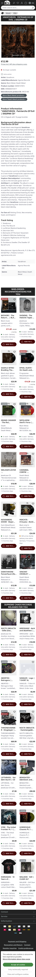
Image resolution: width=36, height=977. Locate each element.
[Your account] (22, 3)
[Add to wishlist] (14, 299)
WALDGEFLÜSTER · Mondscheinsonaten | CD (8, 471)
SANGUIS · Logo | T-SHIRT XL (27, 679)
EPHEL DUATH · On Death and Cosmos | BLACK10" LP (26, 369)
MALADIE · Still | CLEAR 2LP (27, 878)
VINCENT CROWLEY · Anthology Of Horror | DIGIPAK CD (27, 573)
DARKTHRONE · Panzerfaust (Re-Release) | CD (8, 573)
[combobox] (15, 8)
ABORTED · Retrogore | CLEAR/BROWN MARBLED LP (7, 679)
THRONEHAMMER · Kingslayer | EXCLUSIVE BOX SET (8, 729)
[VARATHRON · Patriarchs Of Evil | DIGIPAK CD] (18, 41)
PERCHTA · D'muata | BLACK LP (27, 521)
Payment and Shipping (17, 941)
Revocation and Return (13, 945)
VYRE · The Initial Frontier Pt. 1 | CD (8, 828)
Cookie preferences (25, 948)
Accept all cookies (18, 965)
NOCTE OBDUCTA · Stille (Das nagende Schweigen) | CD (8, 629)
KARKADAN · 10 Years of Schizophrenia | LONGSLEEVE (8, 878)
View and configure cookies (18, 974)
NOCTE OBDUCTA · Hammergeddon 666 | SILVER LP (27, 729)
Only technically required (18, 969)
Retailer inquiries (10, 948)
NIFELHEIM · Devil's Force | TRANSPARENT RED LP (26, 421)
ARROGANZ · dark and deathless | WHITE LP (27, 629)
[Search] (32, 8)
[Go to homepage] (7, 2)
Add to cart (10, 344)
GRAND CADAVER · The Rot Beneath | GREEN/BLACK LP (8, 421)
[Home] (3, 13)
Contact (27, 945)
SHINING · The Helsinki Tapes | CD (27, 316)
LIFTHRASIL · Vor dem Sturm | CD (8, 778)
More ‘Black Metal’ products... (14, 95)
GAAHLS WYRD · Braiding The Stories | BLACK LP (8, 369)
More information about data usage (16, 959)
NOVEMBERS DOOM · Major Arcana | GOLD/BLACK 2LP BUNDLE (8, 521)
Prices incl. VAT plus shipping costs (14, 64)
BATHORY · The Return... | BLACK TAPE (8, 316)
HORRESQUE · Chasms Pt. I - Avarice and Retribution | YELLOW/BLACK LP (26, 828)
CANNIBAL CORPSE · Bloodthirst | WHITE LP (25, 471)
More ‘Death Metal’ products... (14, 99)
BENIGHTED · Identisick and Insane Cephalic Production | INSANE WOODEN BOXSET (27, 778)
